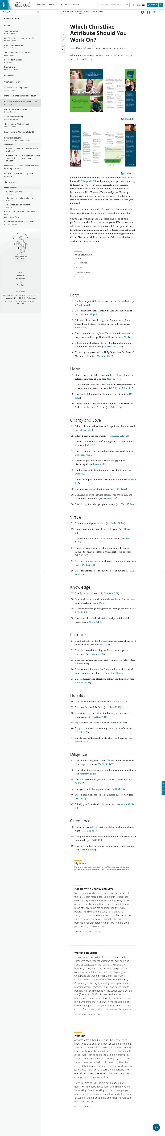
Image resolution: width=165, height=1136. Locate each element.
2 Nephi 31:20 (88, 181)
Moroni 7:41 (113, 378)
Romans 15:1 (81, 663)
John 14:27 (127, 388)
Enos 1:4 (121, 722)
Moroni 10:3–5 (104, 356)
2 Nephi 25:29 (82, 305)
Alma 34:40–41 (82, 682)
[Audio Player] (156, 1127)
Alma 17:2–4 (127, 504)
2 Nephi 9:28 (81, 732)
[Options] (159, 12)
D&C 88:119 (117, 789)
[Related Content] (154, 12)
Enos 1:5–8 (80, 327)
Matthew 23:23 (87, 773)
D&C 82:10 (114, 388)
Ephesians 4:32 (82, 454)
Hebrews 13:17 (87, 849)
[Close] (63, 35)
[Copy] (63, 45)
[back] (3, 12)
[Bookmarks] (148, 12)
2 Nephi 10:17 (102, 644)
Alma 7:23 (100, 717)
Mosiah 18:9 (99, 464)
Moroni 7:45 (110, 498)
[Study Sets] (142, 12)
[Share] (63, 49)
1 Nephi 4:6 (81, 612)
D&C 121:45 (81, 555)
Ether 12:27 (115, 673)
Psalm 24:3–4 (117, 523)
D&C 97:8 (96, 840)
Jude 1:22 (90, 445)
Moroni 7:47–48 (119, 435)
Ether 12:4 (116, 407)
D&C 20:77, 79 (114, 346)
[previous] (44, 570)
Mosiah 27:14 (122, 337)
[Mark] (63, 40)
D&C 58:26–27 (105, 764)
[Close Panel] (38, 12)
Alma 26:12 (114, 707)
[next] (161, 570)
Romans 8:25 (97, 654)
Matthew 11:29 (119, 701)
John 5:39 (113, 593)
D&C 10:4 (80, 798)
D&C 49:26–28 (87, 565)
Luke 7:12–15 (82, 473)
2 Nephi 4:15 (93, 622)
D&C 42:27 (120, 489)
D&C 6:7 (101, 602)
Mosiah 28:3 (86, 430)
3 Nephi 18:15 (92, 830)
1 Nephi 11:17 (95, 314)
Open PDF (129, 118)
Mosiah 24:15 (81, 741)
